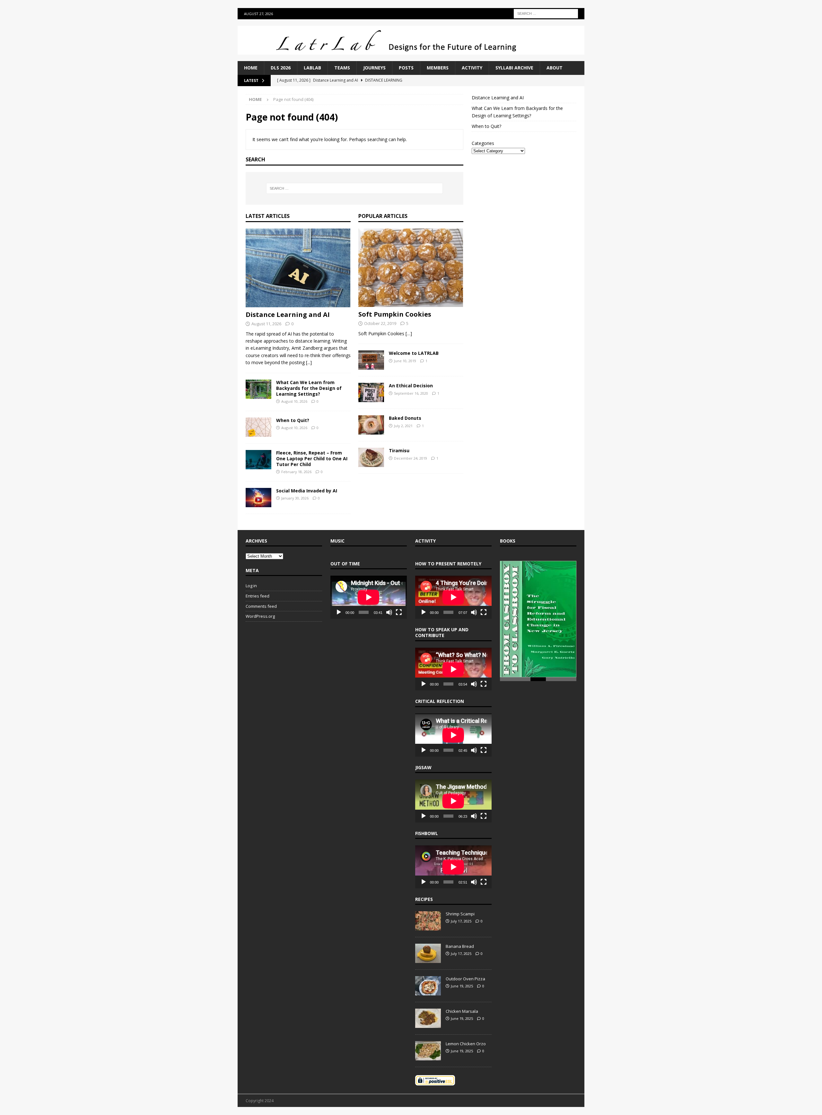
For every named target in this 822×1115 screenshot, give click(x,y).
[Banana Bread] (428, 953)
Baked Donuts (405, 418)
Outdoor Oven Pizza (465, 979)
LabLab (312, 68)
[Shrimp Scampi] (428, 921)
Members (438, 68)
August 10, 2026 (294, 401)
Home (251, 68)
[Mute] (389, 612)
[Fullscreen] (399, 612)
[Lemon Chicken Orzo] (428, 1050)
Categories (483, 143)
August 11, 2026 (266, 324)
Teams (342, 68)
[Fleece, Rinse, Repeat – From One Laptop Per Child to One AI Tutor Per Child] (258, 459)
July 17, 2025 (461, 921)
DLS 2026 (281, 68)
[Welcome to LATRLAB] (371, 360)
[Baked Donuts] (371, 425)
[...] (309, 362)
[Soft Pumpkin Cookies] (410, 268)
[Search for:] (546, 13)
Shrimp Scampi (460, 914)
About (555, 68)
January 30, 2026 (295, 498)
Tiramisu (399, 450)
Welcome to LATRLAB (414, 353)
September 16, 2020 (411, 393)
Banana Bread (460, 946)
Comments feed (261, 606)
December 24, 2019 (410, 458)
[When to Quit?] (258, 427)
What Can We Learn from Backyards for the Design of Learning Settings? (309, 388)
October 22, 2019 (380, 323)
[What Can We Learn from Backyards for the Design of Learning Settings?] (258, 389)
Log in (251, 586)
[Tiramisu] (371, 457)
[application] (368, 597)
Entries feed (257, 596)
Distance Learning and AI (288, 314)
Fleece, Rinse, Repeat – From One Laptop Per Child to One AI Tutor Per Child (311, 458)
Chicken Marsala (462, 1011)
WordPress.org (260, 616)
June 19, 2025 (462, 986)
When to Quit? (292, 420)
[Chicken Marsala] (428, 1018)
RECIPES (424, 899)
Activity (472, 68)
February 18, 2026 (296, 471)
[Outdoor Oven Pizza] (428, 985)
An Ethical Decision (411, 385)
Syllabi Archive (514, 68)
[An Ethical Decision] (371, 392)
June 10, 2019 (405, 360)
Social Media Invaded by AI (306, 491)
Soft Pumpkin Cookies (394, 314)
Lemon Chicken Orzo (466, 1044)
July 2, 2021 (403, 425)
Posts (406, 68)
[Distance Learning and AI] (298, 268)
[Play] (339, 612)
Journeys (374, 68)
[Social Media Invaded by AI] (258, 497)
